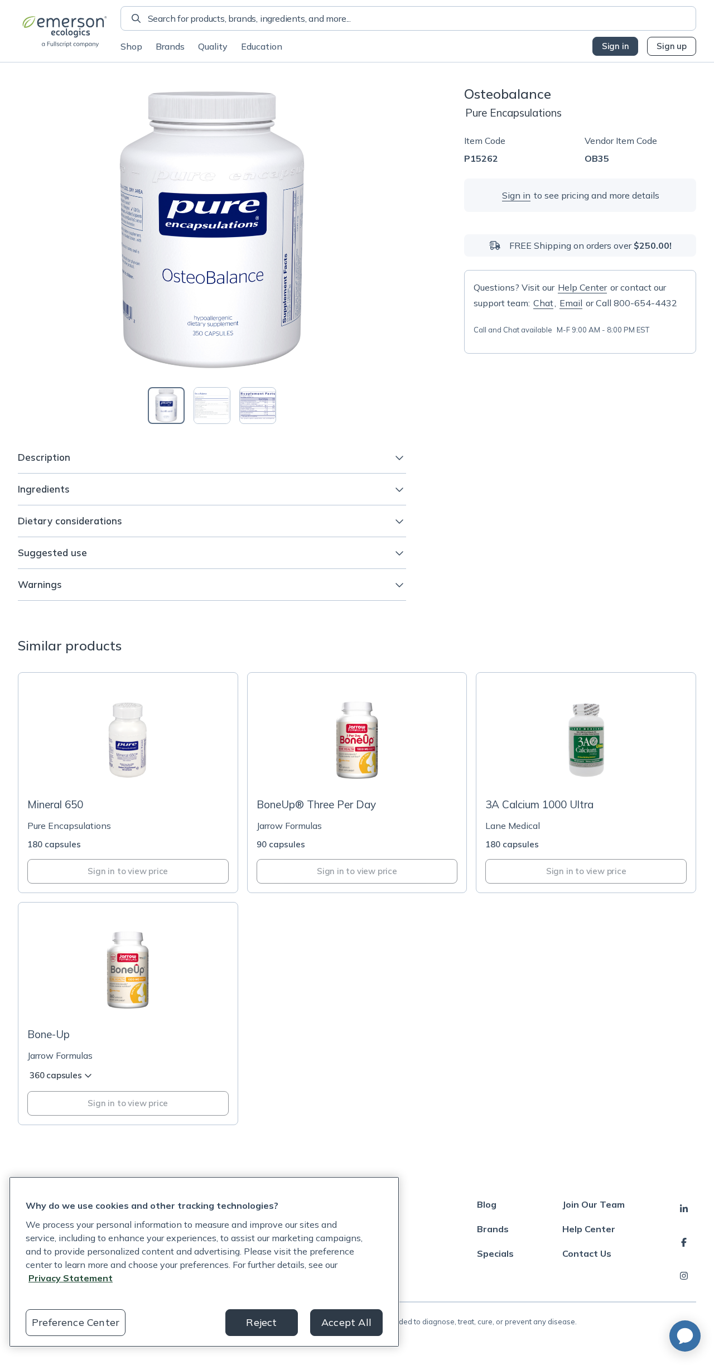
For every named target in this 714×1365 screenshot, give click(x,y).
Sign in (615, 46)
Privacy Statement (70, 1278)
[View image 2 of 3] (212, 405)
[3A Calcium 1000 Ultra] (586, 783)
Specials (495, 1253)
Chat (543, 302)
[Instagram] (684, 1275)
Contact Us (586, 1253)
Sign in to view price (128, 871)
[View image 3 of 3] (257, 405)
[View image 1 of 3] (166, 405)
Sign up (672, 46)
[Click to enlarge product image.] (212, 230)
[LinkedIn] (684, 1209)
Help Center (582, 287)
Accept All (346, 1322)
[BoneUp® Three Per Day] (357, 783)
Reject (261, 1322)
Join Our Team (593, 1204)
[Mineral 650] (128, 783)
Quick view (134, 768)
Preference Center (75, 1322)
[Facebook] (684, 1242)
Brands (170, 46)
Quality (213, 46)
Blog (486, 1204)
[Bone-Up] (128, 1014)
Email (570, 302)
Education (261, 46)
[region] (204, 1261)
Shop (131, 46)
